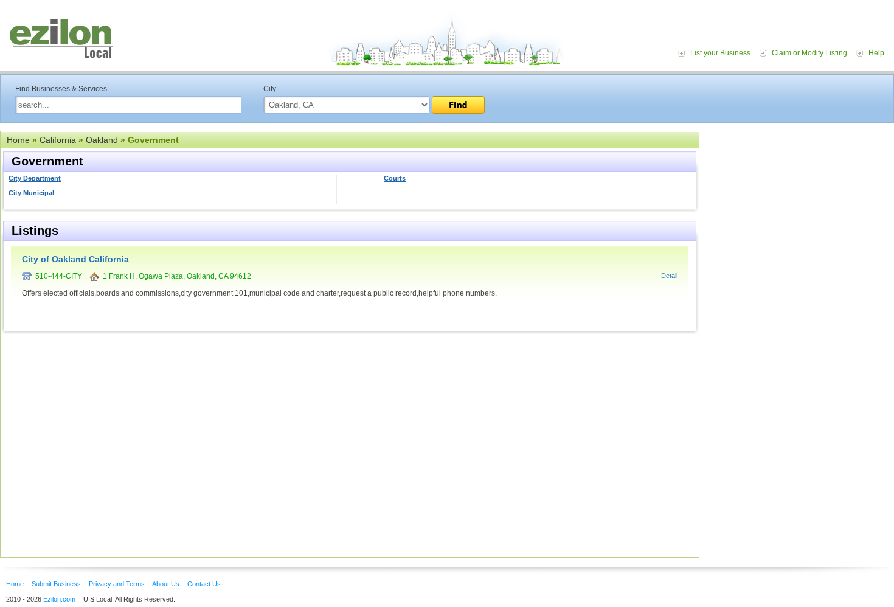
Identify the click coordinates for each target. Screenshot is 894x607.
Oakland (102, 140)
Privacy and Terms (117, 584)
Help (876, 53)
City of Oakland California (75, 259)
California (58, 140)
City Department (35, 178)
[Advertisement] (800, 206)
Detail (669, 275)
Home (18, 140)
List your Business (720, 53)
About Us (165, 584)
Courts (395, 178)
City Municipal (31, 192)
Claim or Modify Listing (809, 53)
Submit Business (56, 584)
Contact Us (204, 584)
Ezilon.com (59, 599)
